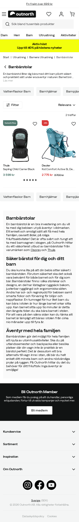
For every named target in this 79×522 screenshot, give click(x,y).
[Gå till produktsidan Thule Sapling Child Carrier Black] (20, 145)
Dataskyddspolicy (33, 516)
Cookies (52, 516)
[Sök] (6, 24)
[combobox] (38, 24)
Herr (17, 35)
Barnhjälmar (48, 91)
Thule (51, 250)
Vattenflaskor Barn (17, 91)
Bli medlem (39, 410)
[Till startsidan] (22, 14)
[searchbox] (42, 24)
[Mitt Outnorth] (61, 14)
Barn (29, 35)
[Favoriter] (48, 14)
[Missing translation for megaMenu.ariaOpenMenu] (4, 14)
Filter (15, 105)
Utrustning (46, 35)
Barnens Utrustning (41, 57)
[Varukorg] (72, 14)
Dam (4, 35)
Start (6, 57)
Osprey (36, 250)
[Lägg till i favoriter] (35, 123)
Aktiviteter (68, 35)
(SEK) (39, 500)
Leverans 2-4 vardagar (40, 7)
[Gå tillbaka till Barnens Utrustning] (5, 67)
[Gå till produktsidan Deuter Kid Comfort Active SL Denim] (59, 145)
